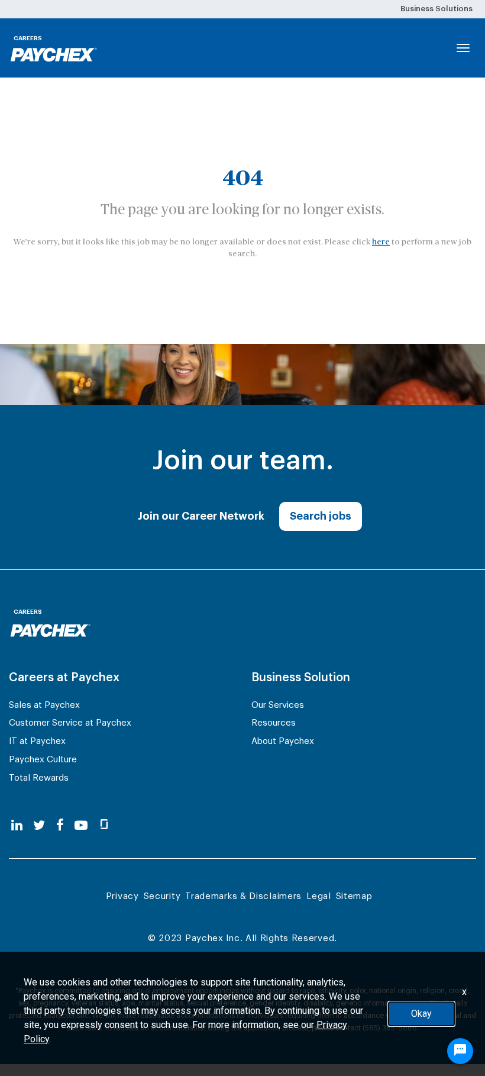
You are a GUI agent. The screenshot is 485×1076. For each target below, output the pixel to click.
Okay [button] (421, 1013)
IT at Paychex (37, 741)
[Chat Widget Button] (460, 1051)
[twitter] (39, 825)
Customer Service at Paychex (70, 723)
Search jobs (320, 516)
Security (162, 896)
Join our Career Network (201, 516)
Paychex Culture (43, 759)
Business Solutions (436, 8)
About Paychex (282, 741)
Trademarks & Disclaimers (243, 896)
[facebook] (60, 825)
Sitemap (354, 896)
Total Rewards (39, 778)
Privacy (122, 896)
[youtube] (81, 825)
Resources (273, 723)
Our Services (277, 705)
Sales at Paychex (44, 705)
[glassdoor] (104, 825)
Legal (318, 896)
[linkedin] (17, 825)
